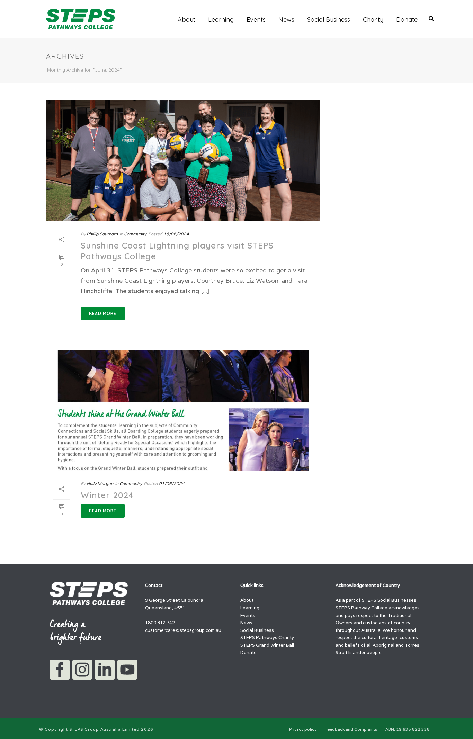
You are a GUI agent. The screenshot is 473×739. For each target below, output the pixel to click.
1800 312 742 (160, 623)
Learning (221, 20)
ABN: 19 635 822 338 (407, 729)
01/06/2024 (172, 483)
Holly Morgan (100, 483)
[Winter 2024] (183, 410)
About (186, 20)
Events (256, 20)
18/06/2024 (176, 233)
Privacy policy (302, 729)
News (286, 20)
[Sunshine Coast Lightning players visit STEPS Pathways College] (183, 160)
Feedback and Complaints (351, 729)
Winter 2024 (107, 495)
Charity (373, 20)
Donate (407, 20)
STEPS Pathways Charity (267, 637)
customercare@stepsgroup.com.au (183, 630)
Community (135, 233)
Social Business (328, 20)
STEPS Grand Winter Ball (267, 645)
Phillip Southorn (102, 233)
